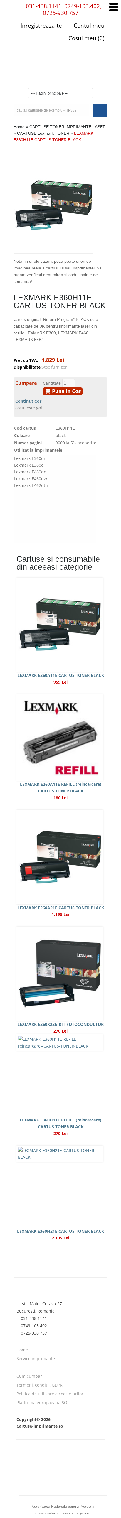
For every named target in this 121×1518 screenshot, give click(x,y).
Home (19, 126)
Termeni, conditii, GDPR (39, 1385)
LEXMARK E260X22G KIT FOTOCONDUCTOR (60, 1024)
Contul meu (88, 25)
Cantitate (52, 383)
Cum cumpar (29, 1376)
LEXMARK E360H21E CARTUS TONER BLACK (60, 1231)
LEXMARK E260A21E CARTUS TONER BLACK (60, 907)
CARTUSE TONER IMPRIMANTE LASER (67, 126)
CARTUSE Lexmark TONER (43, 133)
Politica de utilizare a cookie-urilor (49, 1393)
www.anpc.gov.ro (76, 1513)
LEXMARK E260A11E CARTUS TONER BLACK (60, 675)
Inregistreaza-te (41, 25)
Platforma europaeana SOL (42, 1402)
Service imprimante (35, 1358)
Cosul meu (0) (86, 38)
